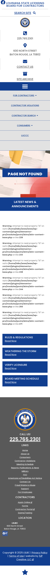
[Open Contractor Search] (37, 115)
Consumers (25, 457)
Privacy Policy (39, 552)
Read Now (11, 341)
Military (25, 471)
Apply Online (24, 502)
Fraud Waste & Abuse (25, 485)
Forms (25, 505)
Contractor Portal (24, 509)
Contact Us (25, 66)
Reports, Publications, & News (25, 467)
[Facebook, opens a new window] (5, 533)
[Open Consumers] (32, 125)
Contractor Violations (25, 460)
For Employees (25, 492)
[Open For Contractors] (36, 95)
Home (25, 450)
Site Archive (25, 79)
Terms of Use (16, 556)
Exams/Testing (25, 512)
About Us (25, 453)
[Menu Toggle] (25, 86)
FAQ (25, 474)
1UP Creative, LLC (29, 557)
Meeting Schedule (25, 464)
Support (25, 488)
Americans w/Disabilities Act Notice (25, 478)
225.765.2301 (25, 439)
